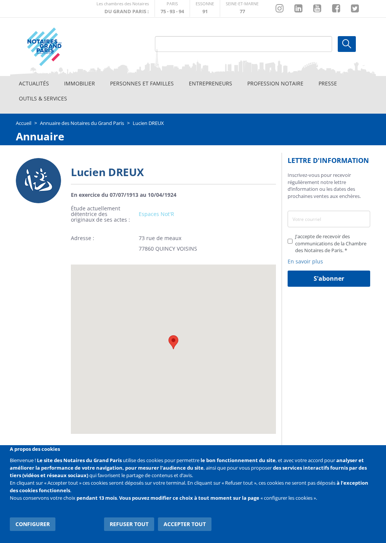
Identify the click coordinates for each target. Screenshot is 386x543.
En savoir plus (305, 261)
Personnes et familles (142, 83)
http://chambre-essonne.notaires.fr (205, 8)
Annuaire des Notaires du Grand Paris (82, 123)
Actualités (34, 83)
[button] (173, 342)
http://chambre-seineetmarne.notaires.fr (242, 8)
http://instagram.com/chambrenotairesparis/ (279, 9)
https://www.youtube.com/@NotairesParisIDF (317, 9)
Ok (347, 44)
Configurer (32, 524)
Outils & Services (43, 98)
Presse (328, 83)
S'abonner (329, 278)
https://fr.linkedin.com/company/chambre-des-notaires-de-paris (298, 9)
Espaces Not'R (156, 214)
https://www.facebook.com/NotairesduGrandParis (336, 9)
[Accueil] (61, 46)
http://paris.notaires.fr (172, 8)
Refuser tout (129, 524)
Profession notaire (275, 83)
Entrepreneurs (210, 83)
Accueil (23, 123)
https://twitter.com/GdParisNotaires (355, 9)
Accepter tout (185, 524)
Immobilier (79, 83)
